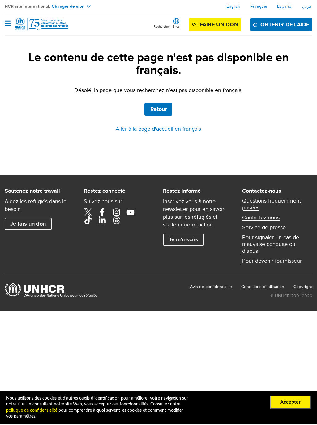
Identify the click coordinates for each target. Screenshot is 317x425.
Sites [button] (176, 26)
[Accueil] (36, 24)
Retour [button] (158, 109)
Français (258, 6)
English (233, 6)
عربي (307, 6)
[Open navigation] (8, 24)
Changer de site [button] (68, 6)
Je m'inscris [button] (183, 239)
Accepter (290, 402)
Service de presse (264, 227)
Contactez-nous (261, 217)
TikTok (88, 220)
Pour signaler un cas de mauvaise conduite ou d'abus (270, 244)
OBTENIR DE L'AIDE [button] (284, 24)
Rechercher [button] (162, 26)
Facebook (102, 212)
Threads (116, 220)
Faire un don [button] (219, 24)
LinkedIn (102, 220)
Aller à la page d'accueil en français (158, 129)
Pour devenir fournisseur (272, 260)
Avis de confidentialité (211, 286)
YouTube (130, 212)
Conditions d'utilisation (262, 286)
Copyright (302, 286)
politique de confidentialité (31, 410)
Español (284, 6)
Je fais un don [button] (28, 224)
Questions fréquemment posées (271, 204)
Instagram (116, 212)
